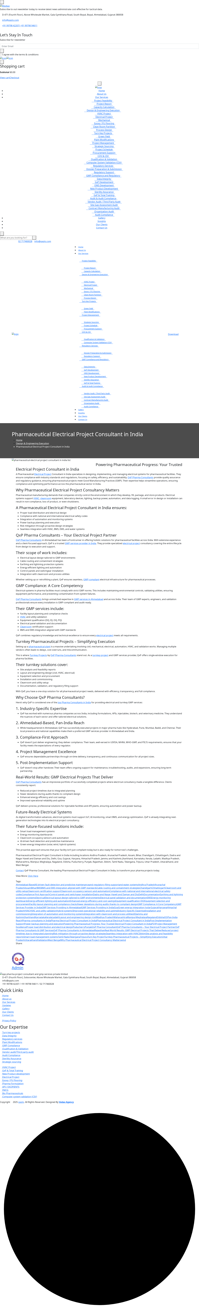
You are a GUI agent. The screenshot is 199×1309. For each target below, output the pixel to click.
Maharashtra (120, 917)
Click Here (33, 875)
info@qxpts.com (10, 20)
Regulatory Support (104, 172)
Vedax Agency (66, 1102)
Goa (116, 907)
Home (102, 90)
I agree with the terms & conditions (20, 54)
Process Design (104, 129)
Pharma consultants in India (36, 920)
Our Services (101, 97)
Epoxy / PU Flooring (104, 123)
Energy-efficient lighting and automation (49, 900)
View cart (4, 77)
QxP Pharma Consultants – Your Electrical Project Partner (146, 927)
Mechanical (104, 120)
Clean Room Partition (104, 126)
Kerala (48, 917)
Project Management (103, 142)
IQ (134, 914)
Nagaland (152, 917)
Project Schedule (104, 149)
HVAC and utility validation (43, 910)
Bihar (34, 887)
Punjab (88, 927)
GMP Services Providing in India (97, 907)
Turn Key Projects (103, 133)
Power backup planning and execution (44, 923)
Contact (20, 870)
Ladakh (55, 917)
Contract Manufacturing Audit (104, 208)
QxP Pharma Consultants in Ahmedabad (74, 930)
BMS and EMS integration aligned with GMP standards (69, 887)
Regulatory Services (103, 165)
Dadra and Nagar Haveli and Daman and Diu (115, 894)
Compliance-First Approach (36, 894)
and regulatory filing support (104, 884)
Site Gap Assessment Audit (104, 204)
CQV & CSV (103, 155)
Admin (17, 967)
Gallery (101, 217)
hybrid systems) (65, 910)
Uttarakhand (30, 940)
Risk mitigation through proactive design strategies (79, 933)
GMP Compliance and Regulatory (103, 175)
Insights (102, 221)
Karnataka (40, 917)
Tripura (84, 936)
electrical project (131, 543)
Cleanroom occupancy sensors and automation (85, 891)
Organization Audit (104, 211)
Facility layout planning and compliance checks (53, 904)
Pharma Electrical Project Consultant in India (74, 920)
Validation (42, 940)
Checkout (14, 77)
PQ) (153, 923)
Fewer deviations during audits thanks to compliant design (107, 904)
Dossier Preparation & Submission (104, 169)
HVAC (36, 498)
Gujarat (154, 907)
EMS (149, 897)
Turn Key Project (96, 936)
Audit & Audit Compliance (103, 198)
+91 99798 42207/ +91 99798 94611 (19, 25)
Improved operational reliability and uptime (95, 910)
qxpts (21, 1102)
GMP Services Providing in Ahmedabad (61, 907)
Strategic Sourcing (104, 146)
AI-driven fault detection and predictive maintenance (62, 884)
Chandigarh (146, 887)
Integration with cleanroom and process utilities (108, 914)
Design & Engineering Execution (103, 110)
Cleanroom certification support (44, 891)
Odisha (160, 917)
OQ (166, 917)
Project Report (104, 103)
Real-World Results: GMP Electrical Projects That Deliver (133, 930)
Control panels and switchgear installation (71, 894)
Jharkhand (29, 917)
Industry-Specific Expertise (131, 910)
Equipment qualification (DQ (129, 900)
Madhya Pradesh (105, 917)
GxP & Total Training (104, 195)
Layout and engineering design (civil (77, 917)
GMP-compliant (91, 579)
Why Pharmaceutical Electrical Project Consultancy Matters (91, 940)
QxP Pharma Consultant (104, 927)
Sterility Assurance (104, 191)
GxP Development (104, 182)
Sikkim (142, 933)
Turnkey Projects (38, 655)
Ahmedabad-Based (25, 884)
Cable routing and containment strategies (118, 887)
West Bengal (54, 940)
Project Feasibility (103, 100)
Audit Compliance (104, 214)
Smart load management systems (41, 936)
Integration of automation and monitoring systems (58, 914)
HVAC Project (104, 113)
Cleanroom (26, 626)
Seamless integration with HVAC (122, 933)
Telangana (75, 936)
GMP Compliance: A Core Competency (157, 904)
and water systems (128, 884)
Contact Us (101, 227)
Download (173, 334)
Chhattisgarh (158, 887)
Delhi (141, 894)
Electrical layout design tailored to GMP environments (72, 897)
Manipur (131, 917)
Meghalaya (141, 917)
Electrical (40, 897)
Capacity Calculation (104, 107)
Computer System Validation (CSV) (104, 162)
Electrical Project (104, 116)
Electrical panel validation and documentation (123, 897)
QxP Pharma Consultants (140, 477)
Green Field (104, 136)
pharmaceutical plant (39, 646)
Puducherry (79, 927)
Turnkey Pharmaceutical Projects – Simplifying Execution (133, 936)
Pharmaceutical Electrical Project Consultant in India (123, 920)
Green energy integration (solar (134, 907)
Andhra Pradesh (146, 884)
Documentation (152, 894)
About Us (101, 93)
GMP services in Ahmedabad (88, 599)
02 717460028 (25, 241)
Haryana (162, 907)
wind (123, 940)
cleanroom (45, 498)
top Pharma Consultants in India (74, 702)
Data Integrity (104, 178)
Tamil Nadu (64, 936)
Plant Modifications (104, 139)
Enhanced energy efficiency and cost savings (92, 900)
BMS (39, 887)
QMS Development (104, 185)
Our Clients (101, 224)
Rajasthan (100, 930)
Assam (27, 887)
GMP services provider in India (80, 543)
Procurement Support (104, 152)
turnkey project (100, 655)
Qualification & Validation (104, 159)
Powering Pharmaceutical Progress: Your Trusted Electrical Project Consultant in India (108, 923)
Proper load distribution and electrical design (49, 927)
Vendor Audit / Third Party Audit (104, 201)
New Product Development (104, 188)
